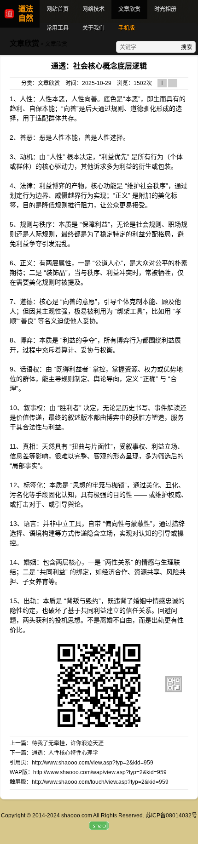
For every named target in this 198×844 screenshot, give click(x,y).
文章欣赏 (129, 9)
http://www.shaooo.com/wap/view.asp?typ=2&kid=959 (100, 772)
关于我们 (93, 28)
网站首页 (58, 9)
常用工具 (58, 28)
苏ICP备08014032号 (171, 815)
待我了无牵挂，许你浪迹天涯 (68, 743)
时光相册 (165, 9)
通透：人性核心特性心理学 (65, 753)
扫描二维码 (173, 684)
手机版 (126, 28)
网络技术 (93, 9)
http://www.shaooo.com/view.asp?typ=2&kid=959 (92, 762)
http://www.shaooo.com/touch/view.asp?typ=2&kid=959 (100, 782)
